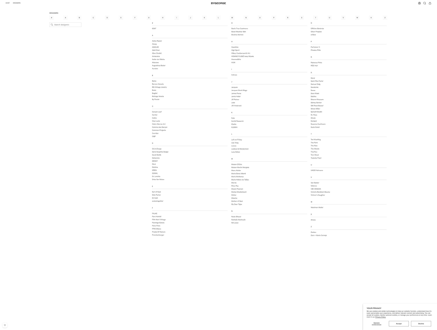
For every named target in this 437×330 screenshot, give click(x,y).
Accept (399, 324)
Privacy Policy (380, 317)
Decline (421, 324)
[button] (7, 3)
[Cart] (430, 3)
